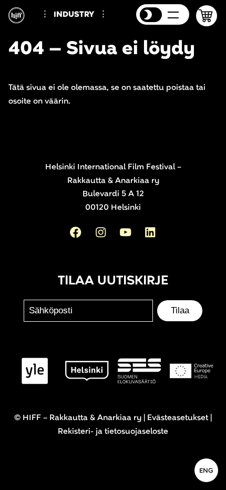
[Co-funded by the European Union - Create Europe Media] (191, 371)
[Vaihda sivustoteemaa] (151, 14)
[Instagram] (100, 232)
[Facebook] (75, 232)
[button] (206, 15)
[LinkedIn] (150, 232)
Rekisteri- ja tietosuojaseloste (113, 431)
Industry (74, 14)
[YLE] (35, 371)
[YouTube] (125, 232)
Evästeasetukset (177, 417)
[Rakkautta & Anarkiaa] (21, 21)
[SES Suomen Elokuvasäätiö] (139, 371)
